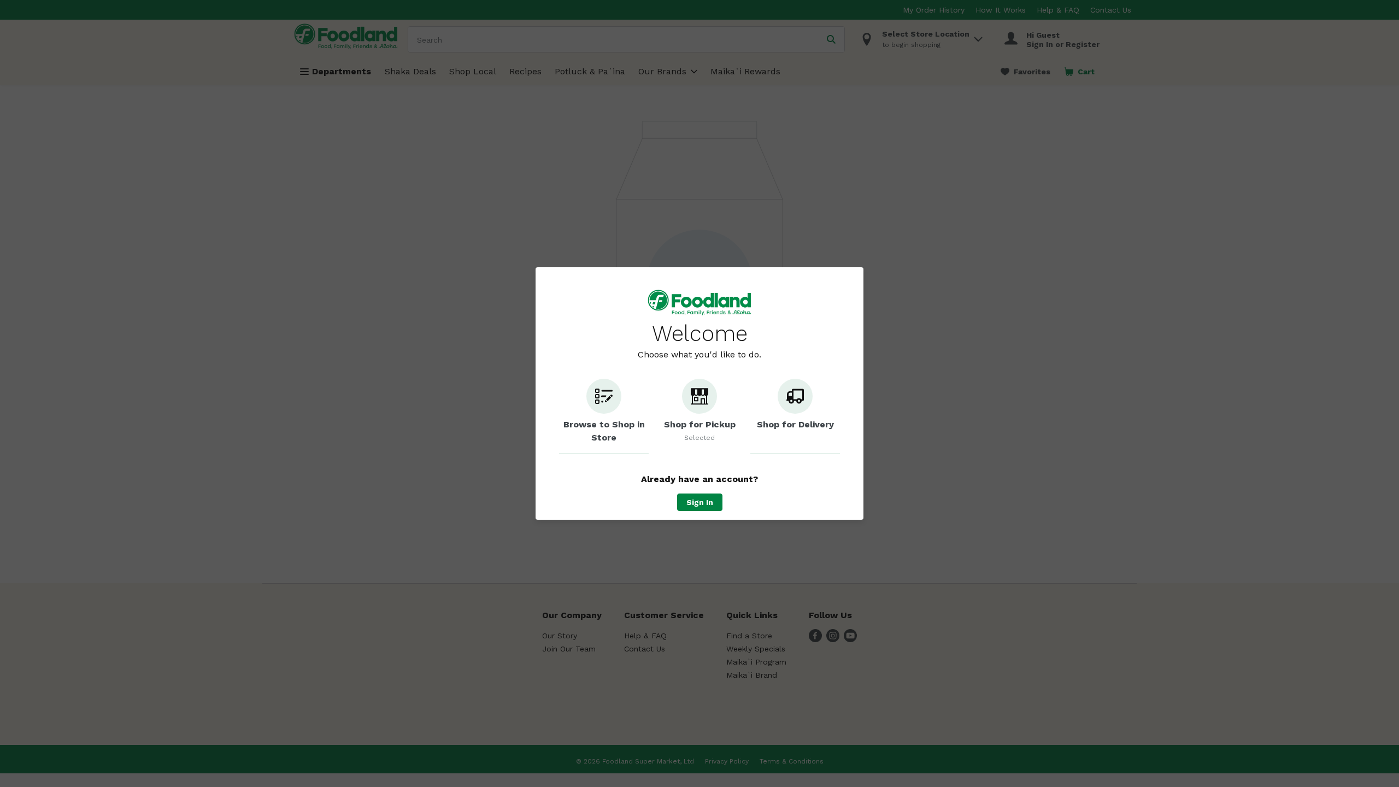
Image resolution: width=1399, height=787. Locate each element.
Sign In (699, 502)
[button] (604, 416)
